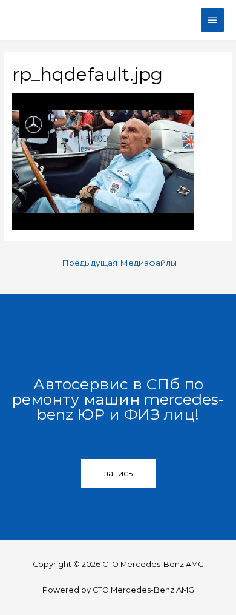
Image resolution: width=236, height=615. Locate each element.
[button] (118, 474)
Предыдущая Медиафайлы (119, 262)
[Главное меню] (212, 20)
